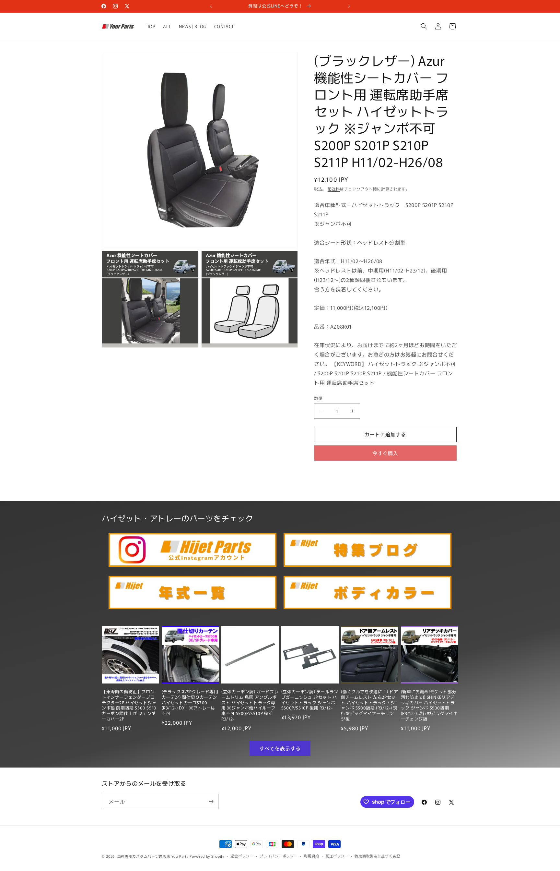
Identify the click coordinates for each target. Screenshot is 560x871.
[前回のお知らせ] (211, 6)
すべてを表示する (280, 748)
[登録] (211, 801)
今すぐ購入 (385, 453)
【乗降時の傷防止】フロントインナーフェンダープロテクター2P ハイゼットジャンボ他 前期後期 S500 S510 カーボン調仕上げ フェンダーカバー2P (129, 705)
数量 (318, 398)
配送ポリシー (337, 855)
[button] (424, 26)
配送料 (334, 188)
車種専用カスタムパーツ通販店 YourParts (153, 856)
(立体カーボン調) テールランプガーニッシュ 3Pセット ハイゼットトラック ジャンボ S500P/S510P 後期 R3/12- (309, 700)
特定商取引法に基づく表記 (377, 855)
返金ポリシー (241, 855)
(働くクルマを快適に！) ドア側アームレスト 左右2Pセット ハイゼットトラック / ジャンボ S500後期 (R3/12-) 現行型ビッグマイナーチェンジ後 (369, 705)
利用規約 (311, 855)
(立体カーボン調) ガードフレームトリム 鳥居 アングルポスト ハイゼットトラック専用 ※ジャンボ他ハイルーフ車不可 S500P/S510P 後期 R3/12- (249, 705)
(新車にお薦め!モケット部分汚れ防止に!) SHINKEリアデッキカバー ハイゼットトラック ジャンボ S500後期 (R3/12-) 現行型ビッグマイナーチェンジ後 (429, 705)
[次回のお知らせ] (349, 6)
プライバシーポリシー (279, 855)
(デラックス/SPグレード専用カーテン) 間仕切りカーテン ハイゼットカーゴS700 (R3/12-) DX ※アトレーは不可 (190, 702)
